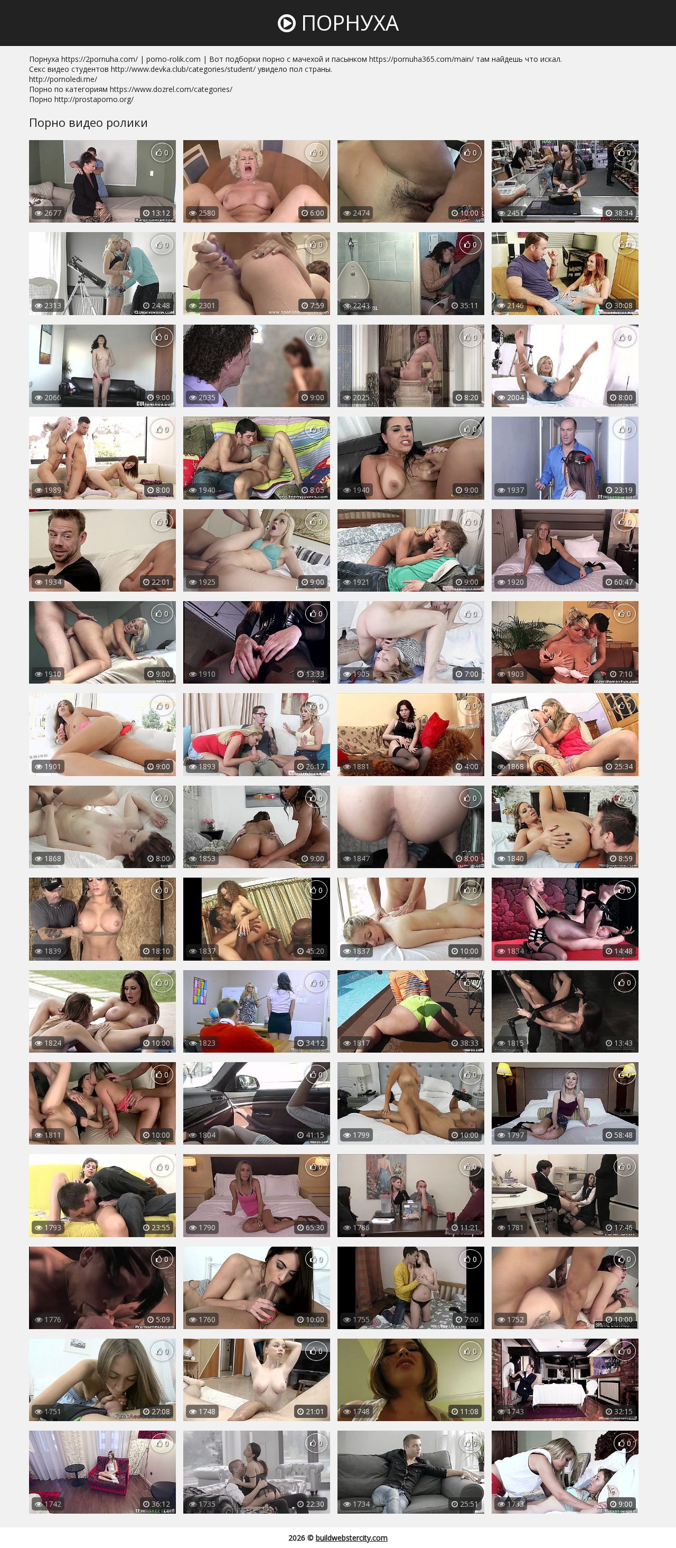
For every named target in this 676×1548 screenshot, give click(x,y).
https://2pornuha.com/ (99, 59)
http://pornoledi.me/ (63, 79)
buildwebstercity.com (352, 1538)
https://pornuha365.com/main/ (421, 59)
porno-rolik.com (173, 59)
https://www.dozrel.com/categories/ (171, 89)
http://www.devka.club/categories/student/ (183, 69)
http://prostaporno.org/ (94, 99)
